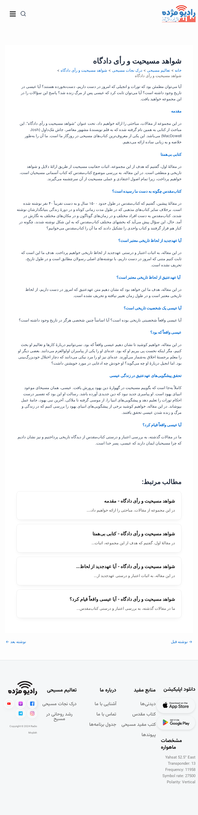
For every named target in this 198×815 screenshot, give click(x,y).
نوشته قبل (181, 642)
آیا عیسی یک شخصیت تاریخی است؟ (153, 308)
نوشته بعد (16, 642)
